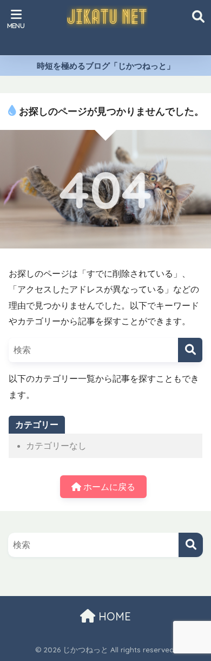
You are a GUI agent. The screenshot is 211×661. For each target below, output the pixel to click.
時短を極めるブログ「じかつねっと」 (106, 65)
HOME (113, 616)
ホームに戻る (108, 487)
